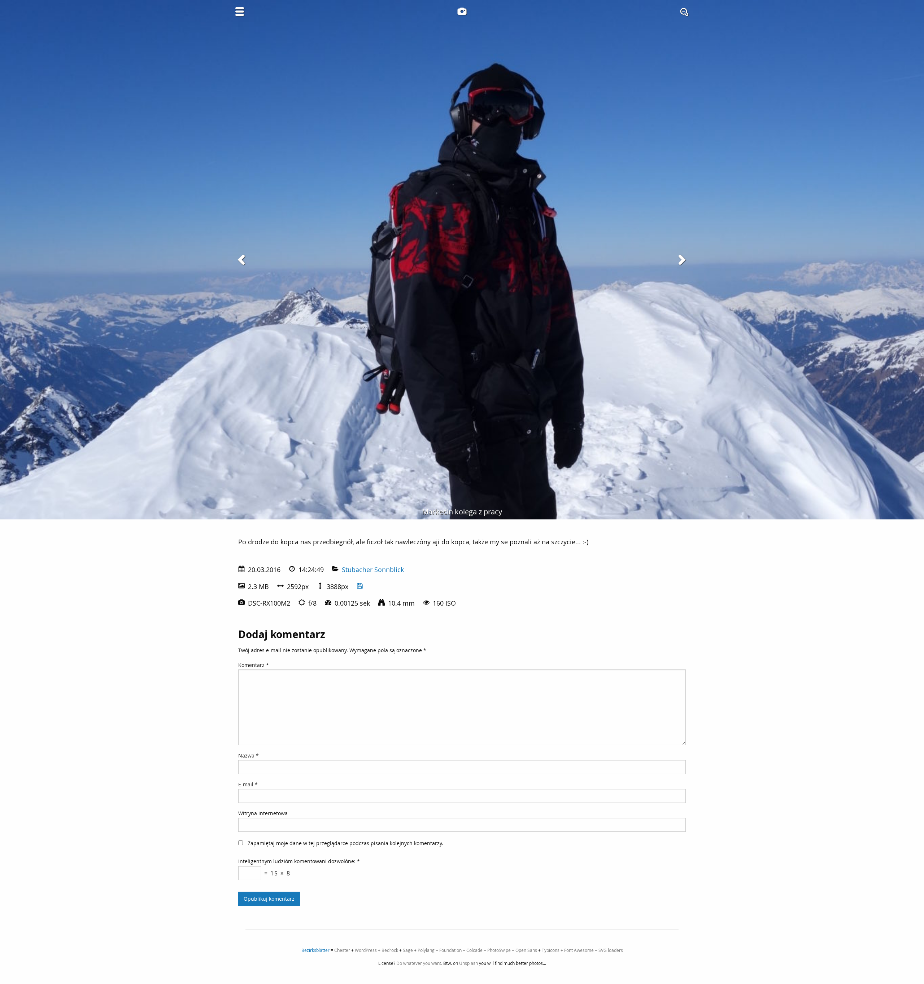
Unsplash (468, 963)
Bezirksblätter (315, 950)
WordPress (366, 950)
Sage (408, 950)
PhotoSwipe (499, 950)
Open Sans (526, 950)
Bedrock (390, 950)
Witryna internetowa (263, 813)
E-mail (248, 784)
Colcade (474, 950)
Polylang (426, 950)
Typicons (550, 950)
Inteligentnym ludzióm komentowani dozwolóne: (299, 861)
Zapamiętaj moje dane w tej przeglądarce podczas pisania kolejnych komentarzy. (345, 843)
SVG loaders (610, 950)
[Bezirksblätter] (462, 11)
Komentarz (253, 665)
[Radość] (242, 259)
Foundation (450, 950)
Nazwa (248, 755)
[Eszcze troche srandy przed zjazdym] (681, 259)
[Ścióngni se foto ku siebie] (360, 586)
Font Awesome (579, 950)
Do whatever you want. (419, 963)
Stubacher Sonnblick (373, 569)
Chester (342, 950)
